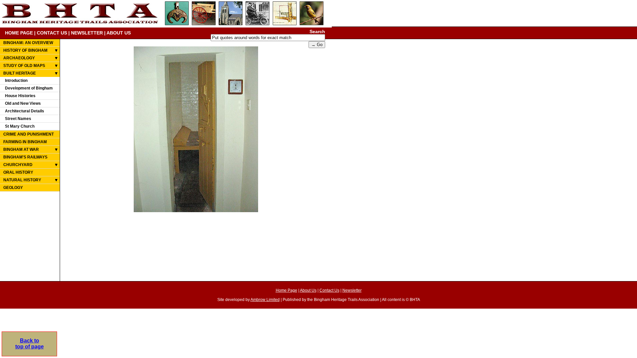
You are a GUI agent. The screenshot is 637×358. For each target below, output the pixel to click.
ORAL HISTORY (18, 172)
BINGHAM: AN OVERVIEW (28, 42)
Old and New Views (23, 103)
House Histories (20, 95)
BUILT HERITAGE (19, 73)
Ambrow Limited (265, 299)
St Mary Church (20, 126)
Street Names (18, 118)
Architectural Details (24, 111)
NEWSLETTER (87, 32)
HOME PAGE (19, 32)
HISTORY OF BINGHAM (25, 50)
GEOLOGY (13, 187)
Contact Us (329, 290)
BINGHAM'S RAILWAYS (25, 157)
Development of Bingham (29, 88)
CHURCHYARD (18, 164)
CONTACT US (52, 32)
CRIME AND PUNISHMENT (28, 134)
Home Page (286, 290)
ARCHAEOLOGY (19, 58)
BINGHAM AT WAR (21, 149)
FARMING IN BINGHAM (25, 142)
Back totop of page (29, 343)
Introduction (16, 80)
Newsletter (352, 290)
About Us (308, 290)
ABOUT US (118, 32)
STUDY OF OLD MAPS (24, 65)
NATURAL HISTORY (22, 180)
